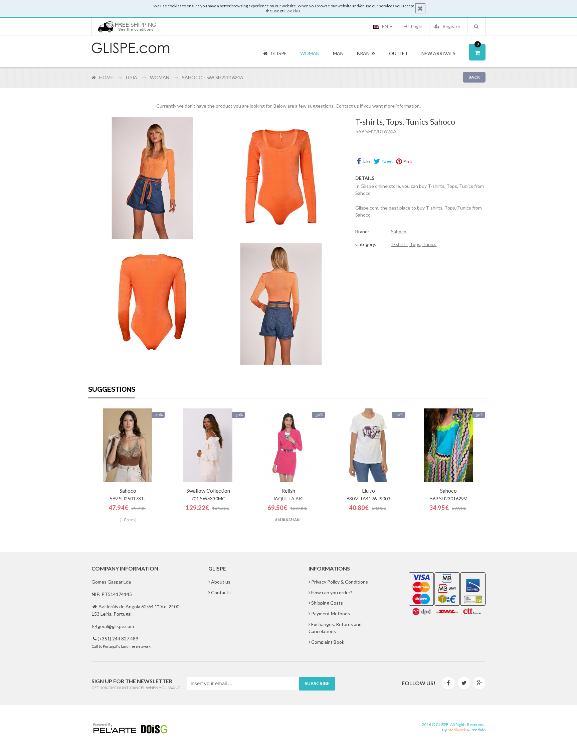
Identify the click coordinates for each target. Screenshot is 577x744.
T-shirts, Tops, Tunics (413, 244)
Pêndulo (478, 729)
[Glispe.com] (130, 48)
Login (416, 26)
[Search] (476, 26)
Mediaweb (456, 729)
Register (450, 26)
